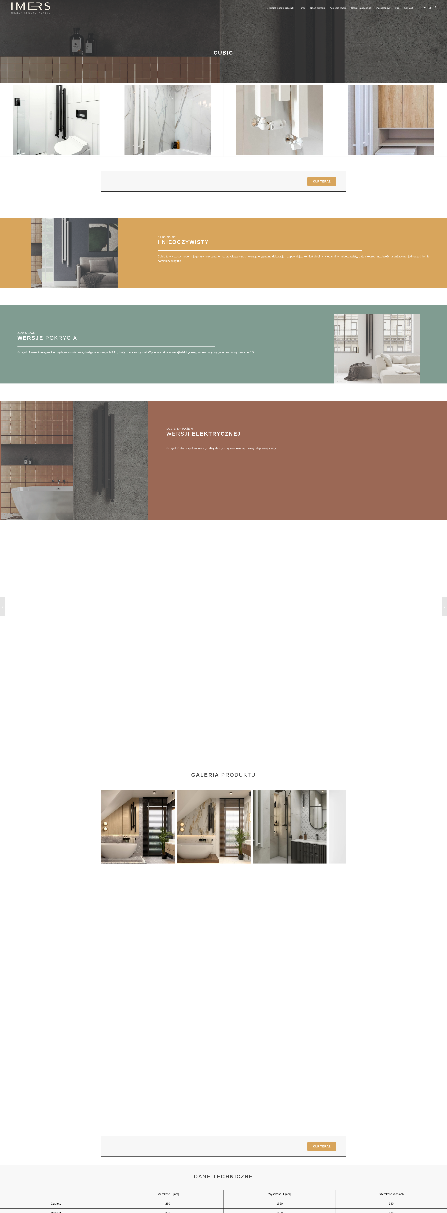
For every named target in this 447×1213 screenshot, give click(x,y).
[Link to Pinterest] (435, 7)
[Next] (338, 827)
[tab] (223, 181)
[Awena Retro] (444, 606)
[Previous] (109, 827)
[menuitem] (279, 8)
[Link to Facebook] (425, 7)
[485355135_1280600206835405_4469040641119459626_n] (167, 120)
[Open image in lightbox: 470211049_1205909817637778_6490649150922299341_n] (247, 860)
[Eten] (2, 606)
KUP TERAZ (322, 181)
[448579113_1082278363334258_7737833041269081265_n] (391, 120)
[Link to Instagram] (430, 7)
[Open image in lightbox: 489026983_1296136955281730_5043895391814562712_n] (323, 860)
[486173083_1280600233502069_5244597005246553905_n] (56, 120)
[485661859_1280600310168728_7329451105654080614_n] (279, 120)
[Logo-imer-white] (31, 8)
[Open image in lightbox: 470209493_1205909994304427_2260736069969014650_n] (171, 860)
